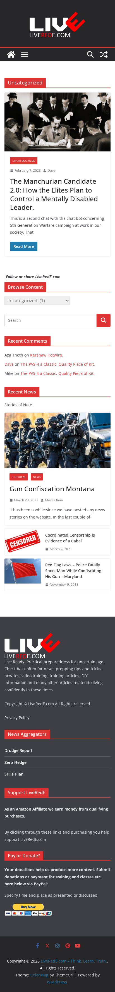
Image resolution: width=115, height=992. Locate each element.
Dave (51, 170)
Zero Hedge (15, 762)
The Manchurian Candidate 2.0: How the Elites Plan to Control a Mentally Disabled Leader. (54, 194)
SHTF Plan (13, 774)
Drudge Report (18, 750)
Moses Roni (54, 500)
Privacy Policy (16, 717)
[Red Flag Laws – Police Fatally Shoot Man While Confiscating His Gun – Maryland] (22, 575)
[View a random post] (104, 54)
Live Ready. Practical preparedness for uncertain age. (54, 661)
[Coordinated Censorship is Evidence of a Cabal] (22, 542)
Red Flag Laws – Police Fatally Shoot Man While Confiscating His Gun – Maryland (73, 570)
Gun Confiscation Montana (52, 488)
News (37, 477)
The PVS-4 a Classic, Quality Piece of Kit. (58, 364)
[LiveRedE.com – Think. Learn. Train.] (11, 54)
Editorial (19, 477)
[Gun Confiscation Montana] (57, 440)
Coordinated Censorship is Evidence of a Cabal (70, 538)
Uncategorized (23, 161)
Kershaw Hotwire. (46, 355)
